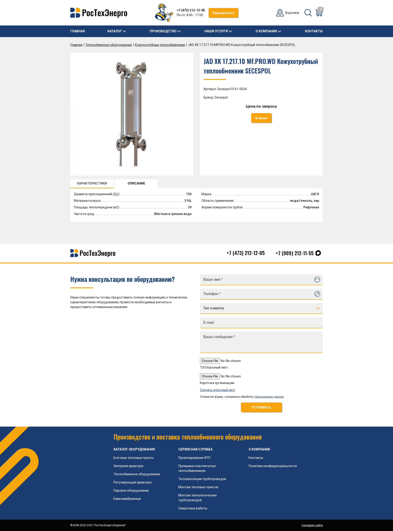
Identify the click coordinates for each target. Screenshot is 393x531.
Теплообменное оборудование (108, 45)
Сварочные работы (192, 508)
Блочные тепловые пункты (133, 458)
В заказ (261, 118)
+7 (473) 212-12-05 (191, 10)
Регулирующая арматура (132, 482)
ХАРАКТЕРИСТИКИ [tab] (92, 183)
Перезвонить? (223, 13)
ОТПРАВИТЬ (261, 407)
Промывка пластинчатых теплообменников (197, 468)
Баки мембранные (127, 499)
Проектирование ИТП (194, 458)
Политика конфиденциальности (273, 466)
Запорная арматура (128, 466)
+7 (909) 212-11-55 (295, 253)
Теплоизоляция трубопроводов (202, 479)
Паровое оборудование (131, 490)
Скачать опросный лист (217, 390)
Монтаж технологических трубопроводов (197, 497)
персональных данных (269, 396)
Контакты (314, 31)
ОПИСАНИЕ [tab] (136, 183)
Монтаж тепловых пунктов (198, 487)
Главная (77, 31)
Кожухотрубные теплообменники (160, 45)
